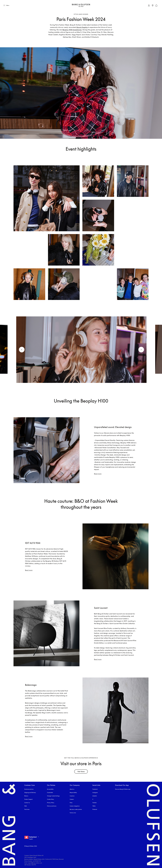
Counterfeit (50, 792)
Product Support (28, 799)
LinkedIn (94, 796)
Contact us (27, 802)
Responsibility (73, 792)
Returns (26, 796)
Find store (26, 809)
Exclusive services (28, 789)
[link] (148, 5)
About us (72, 789)
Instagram (95, 792)
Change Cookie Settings (53, 796)
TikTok (94, 806)
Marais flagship (82, 27)
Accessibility (50, 789)
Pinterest (94, 809)
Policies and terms (51, 806)
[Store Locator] (152, 5)
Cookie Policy (50, 799)
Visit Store (81, 771)
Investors (72, 796)
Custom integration (75, 806)
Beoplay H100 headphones (72, 30)
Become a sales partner (76, 809)
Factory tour (73, 812)
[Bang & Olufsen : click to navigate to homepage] (81, 5)
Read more (98, 474)
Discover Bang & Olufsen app (122, 789)
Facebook (95, 789)
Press (71, 802)
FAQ (25, 806)
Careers (72, 799)
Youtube (94, 802)
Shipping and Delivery (30, 792)
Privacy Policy (50, 802)
